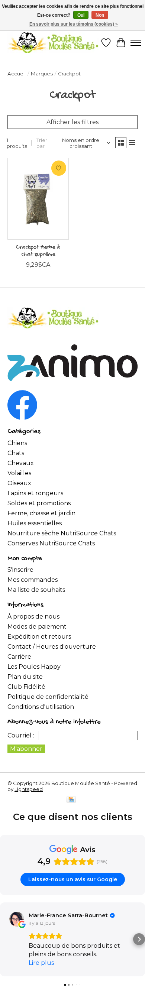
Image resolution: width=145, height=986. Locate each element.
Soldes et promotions (39, 503)
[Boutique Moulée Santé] (53, 42)
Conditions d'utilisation (40, 706)
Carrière (19, 656)
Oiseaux (19, 483)
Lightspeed (28, 789)
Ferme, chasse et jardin (41, 513)
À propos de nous (33, 616)
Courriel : (20, 735)
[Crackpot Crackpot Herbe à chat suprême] (38, 198)
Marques (42, 74)
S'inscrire (20, 569)
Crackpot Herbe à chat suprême (38, 251)
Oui (80, 15)
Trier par (41, 143)
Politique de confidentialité (47, 696)
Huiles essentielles (34, 523)
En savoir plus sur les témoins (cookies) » (73, 24)
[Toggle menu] (135, 42)
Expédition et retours (39, 636)
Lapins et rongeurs (35, 493)
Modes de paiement (37, 626)
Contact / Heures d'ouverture (51, 646)
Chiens (17, 443)
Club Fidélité (26, 686)
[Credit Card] (71, 800)
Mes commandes (32, 579)
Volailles (19, 473)
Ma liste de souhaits (36, 589)
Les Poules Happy (34, 666)
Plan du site (25, 676)
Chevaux (20, 463)
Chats (15, 453)
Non (100, 15)
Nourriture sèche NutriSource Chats (61, 533)
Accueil (16, 74)
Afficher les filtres (72, 122)
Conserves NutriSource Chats (51, 543)
